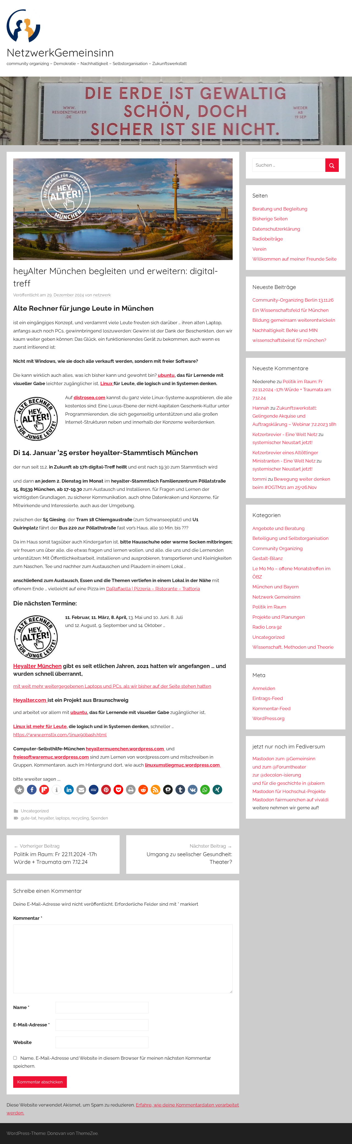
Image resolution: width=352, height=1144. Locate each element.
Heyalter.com (30, 700)
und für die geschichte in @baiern (288, 783)
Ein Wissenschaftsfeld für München (290, 310)
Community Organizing (277, 548)
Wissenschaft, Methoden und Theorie (293, 647)
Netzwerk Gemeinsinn (276, 597)
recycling (80, 818)
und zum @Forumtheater (279, 767)
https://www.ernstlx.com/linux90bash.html (60, 734)
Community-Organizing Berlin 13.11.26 (293, 300)
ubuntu (166, 375)
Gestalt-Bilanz (267, 558)
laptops (63, 818)
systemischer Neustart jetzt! (282, 442)
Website (22, 1042)
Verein (259, 249)
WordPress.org (268, 718)
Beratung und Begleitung (279, 209)
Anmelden (263, 688)
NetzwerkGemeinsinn (60, 52)
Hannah (260, 408)
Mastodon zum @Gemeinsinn (283, 758)
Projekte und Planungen (278, 617)
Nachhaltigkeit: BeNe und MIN (285, 330)
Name (21, 1007)
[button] (19, 789)
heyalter (46, 818)
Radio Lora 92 (267, 627)
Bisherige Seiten (270, 218)
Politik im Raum (269, 607)
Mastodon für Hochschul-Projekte (289, 791)
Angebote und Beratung (278, 528)
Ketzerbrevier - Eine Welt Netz (284, 434)
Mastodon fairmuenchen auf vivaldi (290, 799)
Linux (107, 383)
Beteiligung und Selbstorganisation (290, 538)
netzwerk (102, 295)
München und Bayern (275, 586)
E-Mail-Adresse (31, 1024)
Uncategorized (35, 810)
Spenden (99, 818)
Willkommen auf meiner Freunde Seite (294, 259)
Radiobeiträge (267, 239)
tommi (259, 479)
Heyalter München (37, 666)
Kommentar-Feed (271, 708)
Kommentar (27, 918)
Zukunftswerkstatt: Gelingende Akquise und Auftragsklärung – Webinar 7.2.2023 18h (294, 416)
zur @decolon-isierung (276, 775)
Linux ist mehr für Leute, (40, 726)
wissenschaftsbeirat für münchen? (289, 340)
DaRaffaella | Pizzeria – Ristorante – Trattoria (153, 588)
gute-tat (28, 818)
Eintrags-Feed (267, 698)
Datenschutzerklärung (276, 229)
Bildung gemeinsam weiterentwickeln (293, 320)
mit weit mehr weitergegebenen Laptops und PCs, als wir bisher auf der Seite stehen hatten (112, 686)
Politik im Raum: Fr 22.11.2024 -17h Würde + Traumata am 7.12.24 (291, 390)
